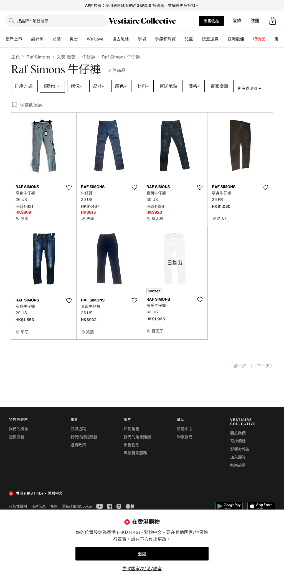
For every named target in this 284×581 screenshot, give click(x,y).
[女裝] (65, 39)
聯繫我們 (184, 437)
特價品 (259, 39)
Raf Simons (38, 56)
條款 (53, 506)
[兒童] (197, 39)
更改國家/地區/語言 (142, 568)
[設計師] (48, 39)
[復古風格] (133, 39)
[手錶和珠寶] (180, 39)
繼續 (142, 554)
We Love (95, 39)
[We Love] (108, 39)
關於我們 (238, 433)
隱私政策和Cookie (77, 506)
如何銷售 (131, 429)
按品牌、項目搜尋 (32, 21)
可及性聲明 (18, 506)
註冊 (254, 21)
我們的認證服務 (84, 437)
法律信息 (38, 506)
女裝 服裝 (66, 56)
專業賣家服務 (135, 453)
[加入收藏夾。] (68, 187)
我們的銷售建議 (137, 437)
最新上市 (14, 39)
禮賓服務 (16, 437)
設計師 (37, 39)
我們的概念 (18, 429)
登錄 (237, 21)
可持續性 (238, 441)
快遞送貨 (210, 39)
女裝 (56, 39)
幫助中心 (184, 429)
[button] (273, 21)
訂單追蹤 (78, 429)
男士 (74, 39)
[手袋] (150, 39)
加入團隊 (238, 457)
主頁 (15, 56)
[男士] (82, 39)
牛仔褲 (88, 56)
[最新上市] (26, 39)
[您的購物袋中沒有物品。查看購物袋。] (273, 21)
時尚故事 (238, 465)
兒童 (189, 39)
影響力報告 (240, 449)
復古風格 (120, 39)
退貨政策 (78, 445)
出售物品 (211, 21)
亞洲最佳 (235, 39)
